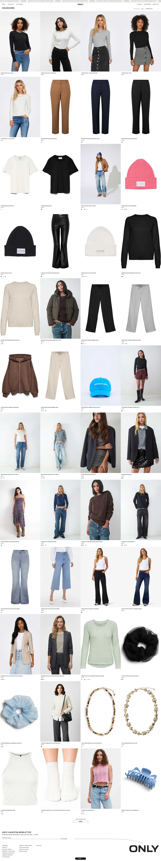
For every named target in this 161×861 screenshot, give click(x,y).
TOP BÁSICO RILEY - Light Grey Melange (89, 73)
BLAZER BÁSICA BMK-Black (127, 474)
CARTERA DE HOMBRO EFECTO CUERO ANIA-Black (50, 743)
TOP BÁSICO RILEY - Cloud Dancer (7, 138)
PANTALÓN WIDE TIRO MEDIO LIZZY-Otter (49, 138)
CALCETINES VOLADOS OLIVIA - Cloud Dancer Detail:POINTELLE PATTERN (55, 810)
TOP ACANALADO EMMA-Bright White (8, 810)
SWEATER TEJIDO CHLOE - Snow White (48, 73)
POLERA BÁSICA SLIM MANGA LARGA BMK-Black (131, 407)
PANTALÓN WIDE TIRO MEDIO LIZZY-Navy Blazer (90, 138)
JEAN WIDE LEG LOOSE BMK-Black (128, 541)
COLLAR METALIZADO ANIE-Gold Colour (129, 743)
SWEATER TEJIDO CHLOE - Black (7, 73)
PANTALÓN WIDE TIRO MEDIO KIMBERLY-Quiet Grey (131, 340)
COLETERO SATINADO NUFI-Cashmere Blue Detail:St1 (11, 743)
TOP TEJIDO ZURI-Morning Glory (87, 810)
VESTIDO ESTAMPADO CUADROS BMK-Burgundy (10, 541)
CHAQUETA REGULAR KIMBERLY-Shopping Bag (10, 407)
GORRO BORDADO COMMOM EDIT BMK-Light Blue (90, 407)
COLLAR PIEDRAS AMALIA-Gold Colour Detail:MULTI (91, 743)
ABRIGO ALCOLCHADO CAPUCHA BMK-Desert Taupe (51, 340)
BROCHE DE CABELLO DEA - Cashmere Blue (130, 810)
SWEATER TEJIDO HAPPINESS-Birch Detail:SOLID (10, 340)
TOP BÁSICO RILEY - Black (127, 73)
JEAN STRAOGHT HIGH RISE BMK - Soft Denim (49, 474)
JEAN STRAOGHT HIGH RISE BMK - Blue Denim (9, 474)
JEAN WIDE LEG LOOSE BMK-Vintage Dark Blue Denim (91, 541)
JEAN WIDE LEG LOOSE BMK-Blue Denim (48, 541)
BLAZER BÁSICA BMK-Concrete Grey (88, 474)
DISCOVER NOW (23, 1)
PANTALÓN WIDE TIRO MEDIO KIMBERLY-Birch (49, 407)
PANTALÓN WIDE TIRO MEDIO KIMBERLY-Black (90, 340)
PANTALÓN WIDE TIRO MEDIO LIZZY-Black (129, 138)
